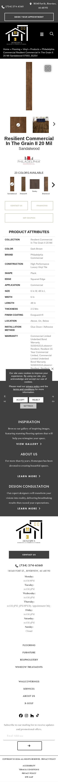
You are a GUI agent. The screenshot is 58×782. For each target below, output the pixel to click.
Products (34, 49)
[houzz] (32, 716)
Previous (4, 123)
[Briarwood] (46, 184)
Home (6, 49)
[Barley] (34, 184)
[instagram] (26, 716)
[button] (29, 17)
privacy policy (33, 386)
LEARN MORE (27, 476)
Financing (42, 205)
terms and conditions (23, 389)
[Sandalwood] (12, 184)
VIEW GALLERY (27, 444)
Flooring (16, 49)
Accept (20, 400)
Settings (28, 406)
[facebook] (21, 716)
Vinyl (25, 49)
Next (53, 123)
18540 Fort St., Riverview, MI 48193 (29, 570)
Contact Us (16, 205)
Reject (36, 400)
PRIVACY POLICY (48, 759)
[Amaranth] (23, 184)
